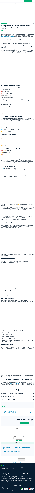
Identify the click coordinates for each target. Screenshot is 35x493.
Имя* (23, 436)
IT (22, 462)
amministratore (4, 28)
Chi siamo (22, 470)
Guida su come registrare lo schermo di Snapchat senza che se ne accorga (10, 412)
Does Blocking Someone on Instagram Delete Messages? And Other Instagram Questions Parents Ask (18, 448)
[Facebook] (2, 489)
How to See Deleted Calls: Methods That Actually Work (11, 451)
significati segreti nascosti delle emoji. (16, 383)
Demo (22, 467)
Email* (23, 438)
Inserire (21, 459)
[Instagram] (7, 489)
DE (20, 462)
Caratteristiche (23, 465)
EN (13, 462)
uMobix (2, 168)
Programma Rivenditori (24, 473)
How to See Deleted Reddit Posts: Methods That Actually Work (12, 454)
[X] (3, 489)
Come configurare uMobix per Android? (8, 396)
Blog (4, 3)
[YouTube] (5, 489)
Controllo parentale (8, 3)
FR (17, 462)
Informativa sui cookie (17, 485)
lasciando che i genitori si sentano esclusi (7, 36)
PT (19, 462)
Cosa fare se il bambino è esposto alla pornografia (27, 412)
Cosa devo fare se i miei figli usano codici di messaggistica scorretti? (13, 393)
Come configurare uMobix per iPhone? (8, 399)
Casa (1, 3)
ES (15, 462)
